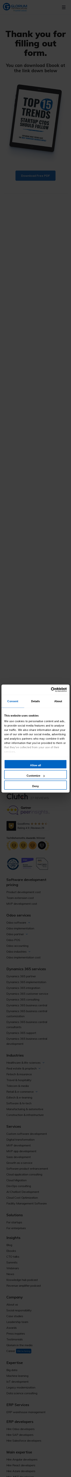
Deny (35, 785)
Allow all (35, 765)
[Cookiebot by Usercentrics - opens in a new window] (51, 689)
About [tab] (58, 701)
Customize (33, 775)
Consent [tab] (12, 701)
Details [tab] (35, 701)
